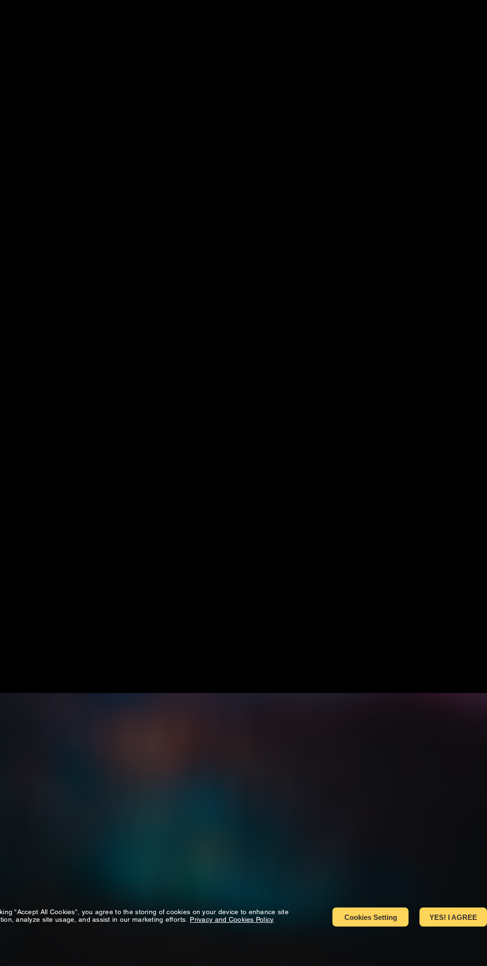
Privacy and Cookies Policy (231, 919)
